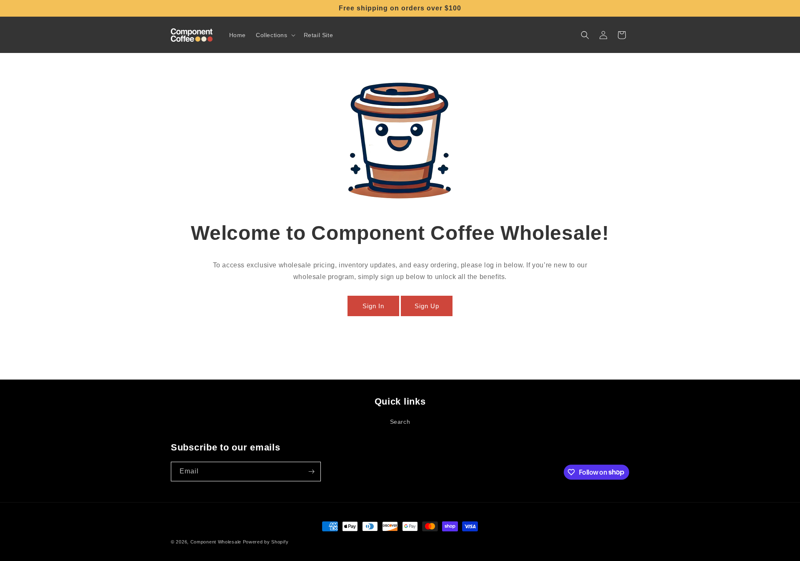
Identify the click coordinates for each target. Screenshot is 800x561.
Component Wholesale (215, 541)
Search (400, 421)
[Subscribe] (311, 471)
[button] (275, 35)
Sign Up (427, 305)
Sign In (373, 305)
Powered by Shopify (266, 541)
